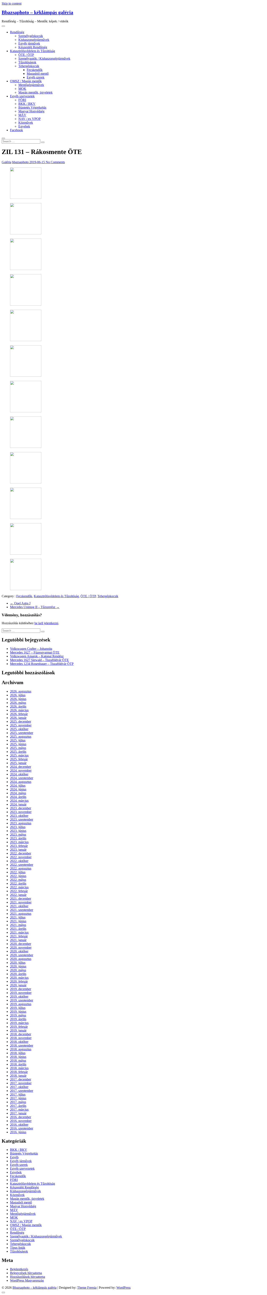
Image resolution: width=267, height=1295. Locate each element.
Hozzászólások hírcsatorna (27, 1276)
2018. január (18, 1075)
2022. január (18, 895)
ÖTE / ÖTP (26, 55)
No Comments (55, 162)
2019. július (17, 1008)
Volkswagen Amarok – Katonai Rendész (37, 656)
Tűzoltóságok (27, 62)
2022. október (19, 861)
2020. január (18, 985)
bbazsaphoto (20, 162)
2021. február (19, 936)
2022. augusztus (20, 868)
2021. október (19, 906)
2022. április (18, 883)
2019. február (19, 1026)
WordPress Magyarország (27, 1280)
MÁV (22, 115)
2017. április (18, 1105)
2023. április (18, 838)
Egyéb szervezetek (22, 96)
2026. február (19, 714)
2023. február (19, 846)
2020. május (18, 970)
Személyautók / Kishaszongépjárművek (44, 58)
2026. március (19, 710)
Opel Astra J (20, 603)
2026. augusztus (20, 691)
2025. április (18, 751)
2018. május (18, 1060)
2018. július (17, 1053)
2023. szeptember (21, 819)
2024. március (19, 800)
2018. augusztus (20, 1049)
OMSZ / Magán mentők (26, 81)
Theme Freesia (87, 1287)
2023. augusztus (20, 823)
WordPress (123, 1287)
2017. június (18, 1098)
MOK (22, 88)
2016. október (19, 1124)
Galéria (6, 162)
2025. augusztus (20, 736)
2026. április (18, 706)
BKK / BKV (26, 103)
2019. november (20, 992)
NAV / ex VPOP (29, 119)
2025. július (17, 740)
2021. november (20, 902)
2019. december (20, 989)
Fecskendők (35, 70)
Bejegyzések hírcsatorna (26, 1273)
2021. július (17, 917)
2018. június (18, 1057)
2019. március (19, 1023)
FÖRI (22, 100)
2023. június (18, 830)
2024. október (19, 774)
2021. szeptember (21, 910)
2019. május (18, 1015)
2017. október (19, 1087)
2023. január (18, 849)
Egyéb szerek (35, 77)
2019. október (19, 996)
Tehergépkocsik (28, 66)
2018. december (20, 1034)
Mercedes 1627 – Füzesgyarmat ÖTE (34, 652)
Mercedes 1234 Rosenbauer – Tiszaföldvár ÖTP (42, 663)
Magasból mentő (38, 73)
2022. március (19, 887)
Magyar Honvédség (31, 111)
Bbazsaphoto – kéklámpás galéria (37, 12)
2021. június (18, 921)
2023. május (18, 834)
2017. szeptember (21, 1090)
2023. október (19, 815)
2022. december (20, 853)
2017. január (18, 1113)
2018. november (20, 1038)
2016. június (18, 1132)
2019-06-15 (37, 162)
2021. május (18, 925)
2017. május (18, 1102)
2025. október (19, 729)
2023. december (20, 808)
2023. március (19, 842)
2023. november (20, 812)
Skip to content (11, 3)
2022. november (20, 857)
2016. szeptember (21, 1128)
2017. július (17, 1094)
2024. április (18, 797)
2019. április (18, 1019)
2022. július (17, 872)
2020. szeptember (21, 955)
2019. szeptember (21, 1000)
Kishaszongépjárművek (33, 39)
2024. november (20, 770)
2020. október (19, 951)
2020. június (18, 966)
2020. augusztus (20, 959)
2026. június (18, 699)
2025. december (20, 721)
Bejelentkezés (19, 1269)
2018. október (19, 1041)
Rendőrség (17, 32)
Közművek (25, 122)
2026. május (18, 702)
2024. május (18, 793)
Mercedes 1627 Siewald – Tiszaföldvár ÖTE (39, 660)
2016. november (20, 1121)
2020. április (18, 974)
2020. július (17, 962)
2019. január (18, 1030)
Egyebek (24, 126)
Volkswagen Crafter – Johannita (31, 648)
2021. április (18, 928)
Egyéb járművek (29, 43)
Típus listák (17, 1247)
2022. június (18, 876)
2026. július (17, 695)
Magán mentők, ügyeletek (35, 92)
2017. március (19, 1109)
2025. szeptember (21, 733)
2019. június (18, 1011)
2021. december (20, 898)
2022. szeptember (21, 864)
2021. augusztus (20, 913)
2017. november (20, 1083)
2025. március (19, 755)
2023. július (17, 827)
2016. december (20, 1117)
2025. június (18, 744)
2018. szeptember (21, 1045)
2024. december (20, 766)
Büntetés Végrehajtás (32, 107)
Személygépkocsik (30, 36)
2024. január (18, 804)
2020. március (19, 977)
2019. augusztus (20, 1004)
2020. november (20, 947)
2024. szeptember (21, 778)
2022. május (18, 879)
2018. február (19, 1072)
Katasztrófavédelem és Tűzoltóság (32, 51)
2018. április (18, 1064)
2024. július (17, 785)
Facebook (16, 130)
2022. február (19, 891)
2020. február (19, 981)
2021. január (18, 940)
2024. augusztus (20, 782)
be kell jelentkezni (46, 623)
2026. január (18, 717)
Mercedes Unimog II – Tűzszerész (34, 607)
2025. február (19, 759)
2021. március (19, 932)
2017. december (20, 1079)
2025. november (20, 725)
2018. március (19, 1068)
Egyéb (14, 1157)
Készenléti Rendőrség (32, 47)
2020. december (20, 944)
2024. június (18, 789)
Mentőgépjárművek (31, 85)
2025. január (18, 763)
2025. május (18, 748)
